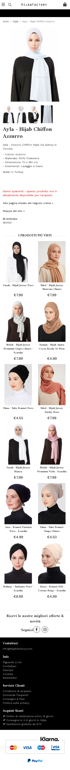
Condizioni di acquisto (17, 691)
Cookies (8, 674)
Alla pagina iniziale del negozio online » (28, 203)
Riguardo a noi (12, 662)
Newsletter (10, 677)
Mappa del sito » (14, 210)
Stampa (8, 670)
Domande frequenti (15, 695)
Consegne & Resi (14, 698)
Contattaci (9, 666)
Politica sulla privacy (16, 702)
